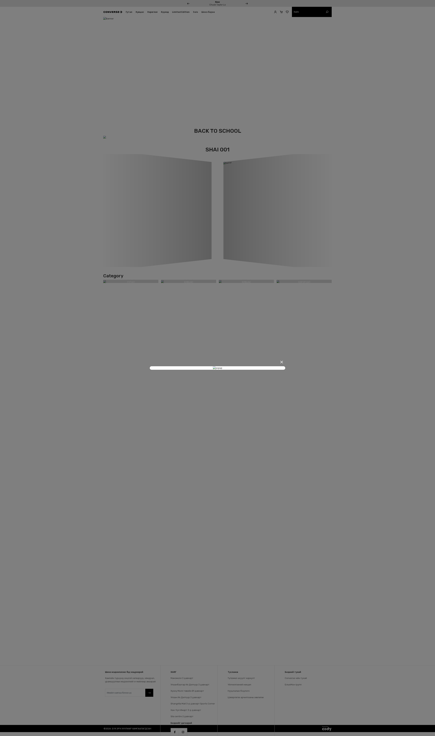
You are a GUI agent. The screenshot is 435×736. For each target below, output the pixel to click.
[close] (281, 362)
